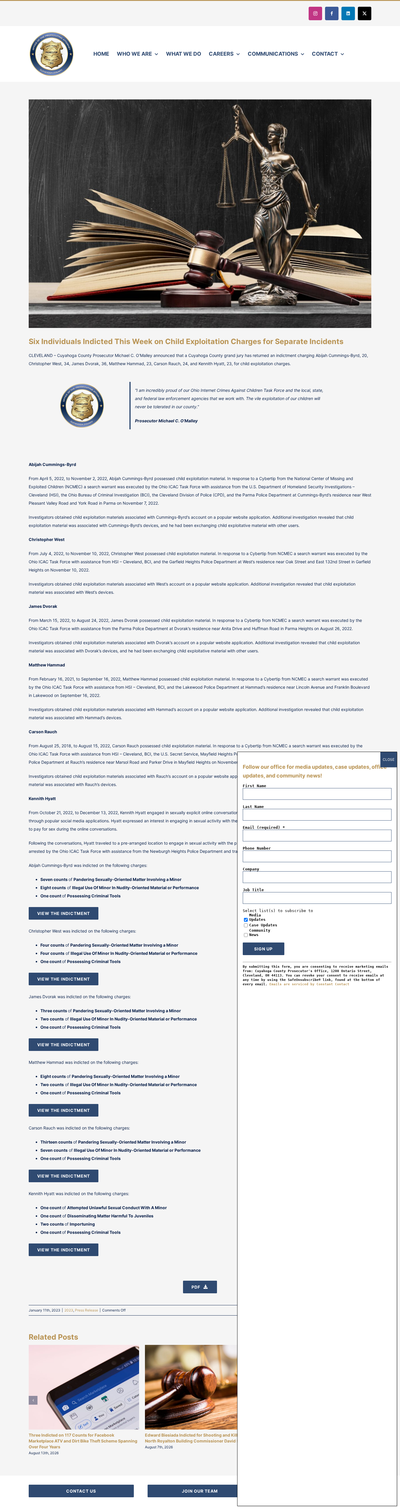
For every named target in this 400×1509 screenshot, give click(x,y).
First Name (254, 786)
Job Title (253, 890)
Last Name (253, 806)
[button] (33, 1400)
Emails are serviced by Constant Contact (309, 984)
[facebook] (332, 13)
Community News (259, 932)
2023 (68, 1310)
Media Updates (257, 917)
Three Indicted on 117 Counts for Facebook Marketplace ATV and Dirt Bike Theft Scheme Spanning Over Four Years (83, 1441)
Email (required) (264, 827)
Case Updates (263, 925)
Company (251, 869)
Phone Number (257, 848)
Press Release (86, 1310)
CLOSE (388, 759)
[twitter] (364, 13)
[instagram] (315, 13)
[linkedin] (348, 13)
